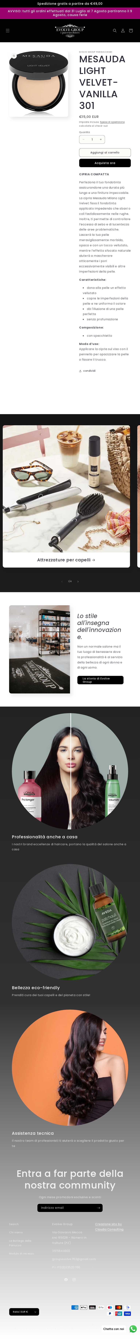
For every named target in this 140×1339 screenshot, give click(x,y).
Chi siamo (16, 1232)
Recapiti (126, 1328)
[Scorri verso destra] (78, 582)
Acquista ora (105, 163)
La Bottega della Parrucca (20, 1243)
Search (14, 1224)
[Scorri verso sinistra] (62, 582)
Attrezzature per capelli (64, 560)
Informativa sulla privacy (28, 1328)
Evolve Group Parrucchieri (62, 1324)
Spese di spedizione (112, 122)
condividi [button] (89, 371)
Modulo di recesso (21, 1253)
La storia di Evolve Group (96, 680)
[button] (8, 31)
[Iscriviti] (99, 1208)
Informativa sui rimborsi (117, 1324)
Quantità (84, 132)
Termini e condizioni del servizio (64, 1328)
